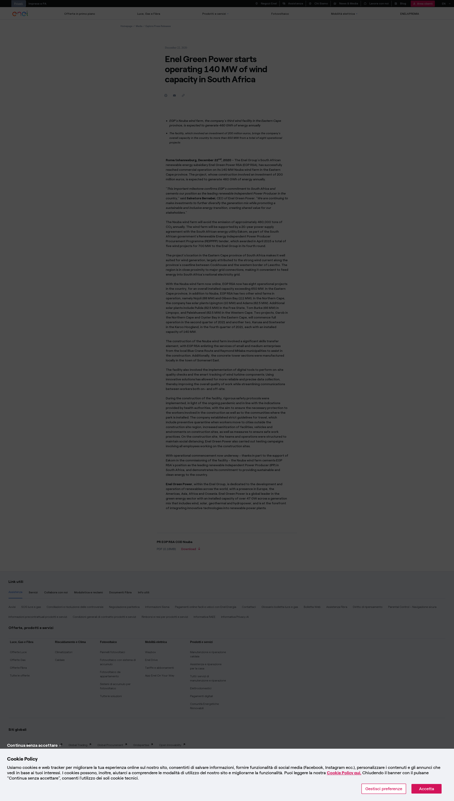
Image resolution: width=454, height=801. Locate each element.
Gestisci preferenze (383, 788)
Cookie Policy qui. (344, 772)
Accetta (426, 788)
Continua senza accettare (32, 745)
